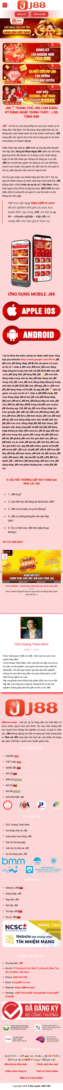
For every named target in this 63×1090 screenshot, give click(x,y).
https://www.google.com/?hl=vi (38, 359)
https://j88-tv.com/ (43, 203)
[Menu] (4, 5)
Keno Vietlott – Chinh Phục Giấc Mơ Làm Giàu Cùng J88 (31, 586)
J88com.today (9, 722)
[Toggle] (5, 494)
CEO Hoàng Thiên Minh (31, 644)
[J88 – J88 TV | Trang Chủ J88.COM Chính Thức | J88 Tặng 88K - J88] (31, 5)
